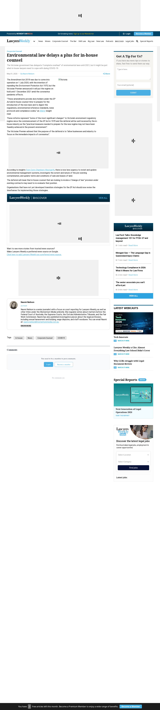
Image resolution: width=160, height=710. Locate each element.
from (28, 170)
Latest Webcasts (126, 308)
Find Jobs (133, 467)
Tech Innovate (121, 337)
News (40, 41)
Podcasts (109, 41)
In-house (19, 338)
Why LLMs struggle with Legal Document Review (129, 362)
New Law (100, 41)
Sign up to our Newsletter (84, 34)
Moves (47, 41)
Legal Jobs (130, 41)
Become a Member (143, 34)
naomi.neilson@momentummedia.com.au (41, 322)
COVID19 (61, 338)
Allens (42, 111)
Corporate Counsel (60, 41)
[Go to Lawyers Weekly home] (18, 41)
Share (107, 74)
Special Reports (146, 41)
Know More (26, 326)
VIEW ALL (103, 198)
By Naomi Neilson (27, 74)
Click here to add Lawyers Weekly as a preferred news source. (34, 254)
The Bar (73, 41)
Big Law (91, 41)
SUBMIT (133, 93)
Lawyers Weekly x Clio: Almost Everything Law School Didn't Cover (132, 349)
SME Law (82, 41)
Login (128, 34)
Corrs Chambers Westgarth (42, 170)
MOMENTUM (24, 34)
